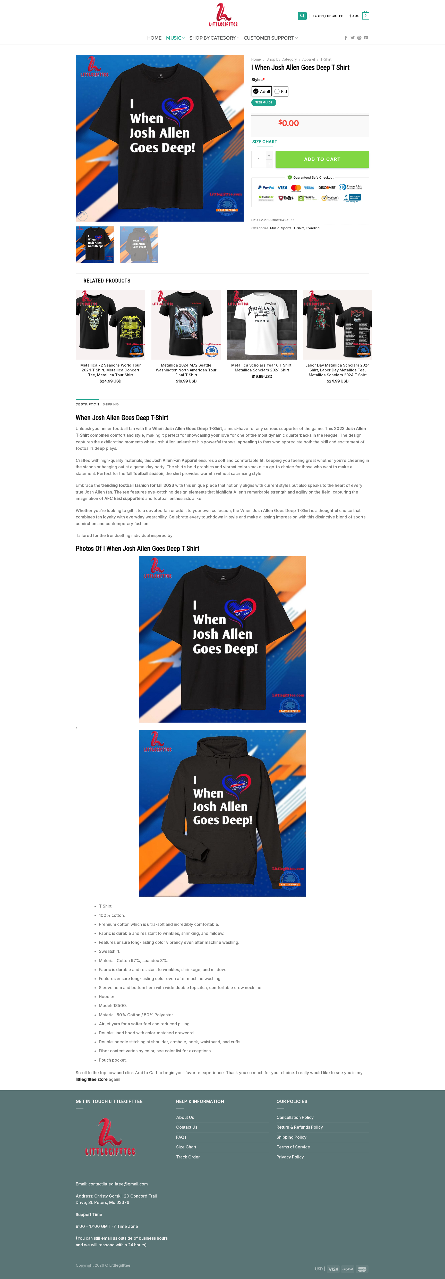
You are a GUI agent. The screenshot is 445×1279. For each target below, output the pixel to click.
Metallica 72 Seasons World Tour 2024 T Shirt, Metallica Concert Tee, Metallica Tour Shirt (110, 370)
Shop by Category (282, 59)
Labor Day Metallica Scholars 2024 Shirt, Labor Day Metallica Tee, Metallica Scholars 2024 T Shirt (337, 370)
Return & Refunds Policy (300, 1127)
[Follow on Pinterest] (359, 38)
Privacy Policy (290, 1156)
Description (87, 404)
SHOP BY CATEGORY (213, 38)
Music (173, 38)
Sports (286, 228)
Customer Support (269, 38)
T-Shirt (325, 59)
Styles (258, 79)
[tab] (87, 404)
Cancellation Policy (295, 1117)
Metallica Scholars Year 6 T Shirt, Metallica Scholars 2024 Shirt (262, 367)
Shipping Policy (291, 1137)
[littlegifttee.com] (222, 16)
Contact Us (186, 1127)
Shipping (110, 404)
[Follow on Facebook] (346, 38)
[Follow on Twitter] (352, 38)
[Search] (302, 16)
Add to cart (322, 159)
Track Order (188, 1156)
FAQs (181, 1137)
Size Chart (186, 1146)
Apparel (308, 59)
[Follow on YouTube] (366, 38)
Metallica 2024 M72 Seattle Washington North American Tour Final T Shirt (186, 370)
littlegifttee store (92, 1079)
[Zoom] (83, 216)
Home (154, 38)
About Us (185, 1117)
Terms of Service (293, 1146)
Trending (313, 228)
